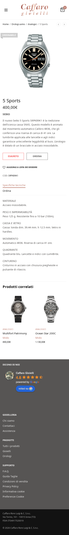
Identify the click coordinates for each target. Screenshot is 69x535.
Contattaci (9, 425)
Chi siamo (8, 420)
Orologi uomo (18, 24)
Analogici (32, 24)
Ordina (7, 191)
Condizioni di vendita (15, 481)
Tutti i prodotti (11, 446)
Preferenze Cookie (13, 496)
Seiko (6, 114)
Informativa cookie (14, 491)
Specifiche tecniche (14, 185)
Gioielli (7, 451)
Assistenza (9, 430)
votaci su (23, 388)
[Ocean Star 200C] (50, 309)
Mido (6, 337)
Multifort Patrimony (15, 333)
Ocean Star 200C (45, 333)
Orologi (7, 456)
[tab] (34, 187)
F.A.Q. (6, 471)
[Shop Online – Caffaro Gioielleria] (34, 10)
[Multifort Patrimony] (18, 309)
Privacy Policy (10, 486)
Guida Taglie (10, 476)
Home (6, 24)
